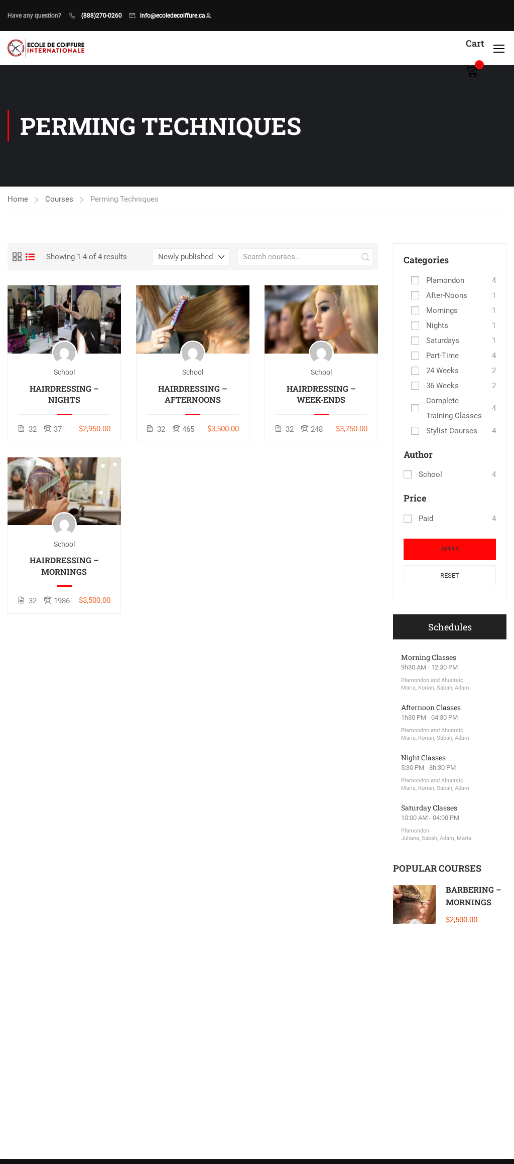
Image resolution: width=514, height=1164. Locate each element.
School (430, 474)
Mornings (442, 310)
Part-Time (442, 355)
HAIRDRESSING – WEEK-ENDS (321, 394)
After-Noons (446, 295)
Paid (426, 518)
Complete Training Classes (454, 408)
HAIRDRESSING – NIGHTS (64, 394)
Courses (59, 199)
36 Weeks (442, 385)
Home (18, 199)
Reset (449, 575)
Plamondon (445, 280)
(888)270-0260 (101, 15)
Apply (450, 549)
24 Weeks (442, 370)
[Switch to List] (30, 256)
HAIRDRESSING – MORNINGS (64, 565)
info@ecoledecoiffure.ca (172, 15)
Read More (64, 319)
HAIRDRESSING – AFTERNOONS (192, 394)
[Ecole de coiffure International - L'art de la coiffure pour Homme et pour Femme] (46, 48)
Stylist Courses (451, 430)
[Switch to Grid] (17, 256)
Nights (437, 325)
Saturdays (442, 340)
